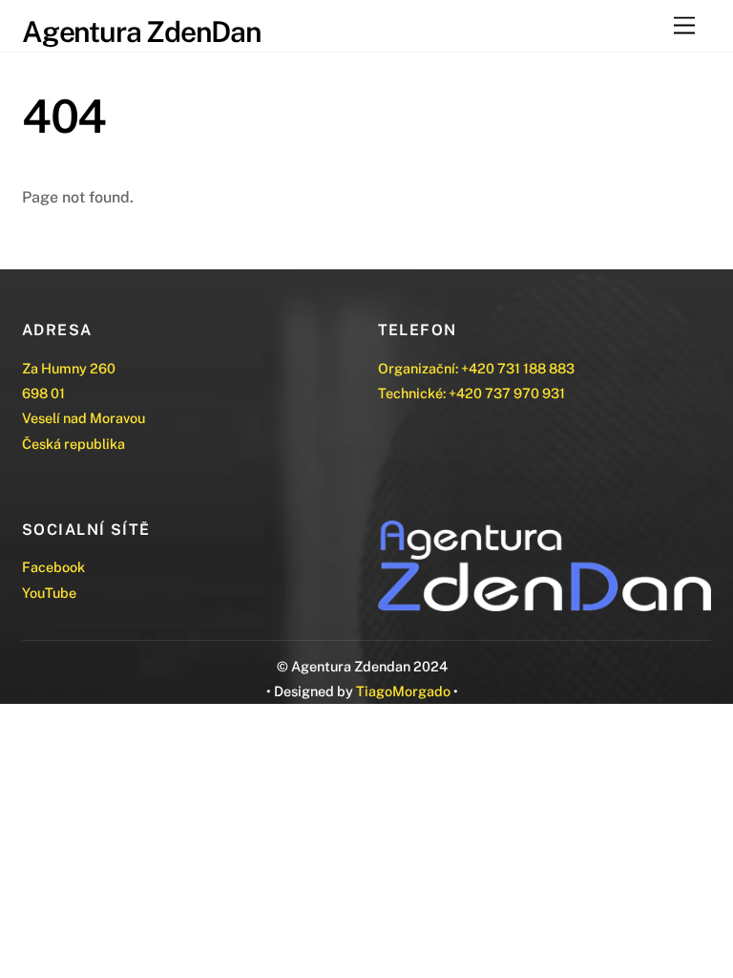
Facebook (53, 567)
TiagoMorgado (403, 691)
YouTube (49, 593)
